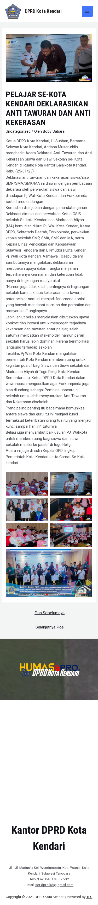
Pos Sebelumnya (49, 613)
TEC (89, 897)
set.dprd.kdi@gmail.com (54, 885)
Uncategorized (18, 131)
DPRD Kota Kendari (43, 11)
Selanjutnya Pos (50, 627)
